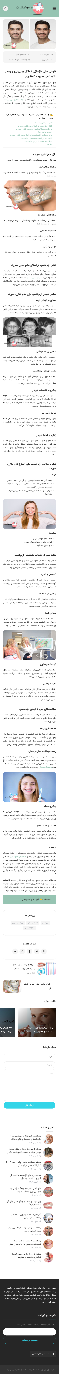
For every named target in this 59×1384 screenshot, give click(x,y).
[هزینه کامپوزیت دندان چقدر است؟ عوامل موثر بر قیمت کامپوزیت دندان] (48, 1152)
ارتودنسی (35, 899)
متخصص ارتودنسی (18, 856)
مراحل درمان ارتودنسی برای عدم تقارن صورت (34, 129)
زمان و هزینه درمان (44, 132)
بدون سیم (26, 899)
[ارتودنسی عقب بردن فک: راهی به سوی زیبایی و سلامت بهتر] (48, 1192)
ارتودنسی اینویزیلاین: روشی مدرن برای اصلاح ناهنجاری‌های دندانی (25, 1137)
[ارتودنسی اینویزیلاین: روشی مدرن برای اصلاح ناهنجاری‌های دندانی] (48, 1139)
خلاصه (49, 144)
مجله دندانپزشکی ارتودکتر (13, 99)
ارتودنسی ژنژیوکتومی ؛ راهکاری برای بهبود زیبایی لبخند (24, 1229)
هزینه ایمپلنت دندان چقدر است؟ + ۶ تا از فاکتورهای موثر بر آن (23, 1163)
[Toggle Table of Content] (50, 118)
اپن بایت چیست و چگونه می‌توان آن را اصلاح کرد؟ (23, 1203)
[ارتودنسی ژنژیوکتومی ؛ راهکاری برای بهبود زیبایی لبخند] (48, 1231)
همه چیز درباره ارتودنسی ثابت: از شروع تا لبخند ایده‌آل (25, 1176)
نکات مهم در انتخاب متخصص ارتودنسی (36, 138)
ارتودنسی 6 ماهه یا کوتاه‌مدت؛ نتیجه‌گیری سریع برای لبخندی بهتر (25, 1242)
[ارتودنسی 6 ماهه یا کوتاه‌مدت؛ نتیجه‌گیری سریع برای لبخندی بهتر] (48, 1244)
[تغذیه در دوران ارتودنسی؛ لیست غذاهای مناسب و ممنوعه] (48, 1257)
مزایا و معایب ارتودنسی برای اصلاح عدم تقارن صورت (31, 135)
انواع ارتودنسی (29, 928)
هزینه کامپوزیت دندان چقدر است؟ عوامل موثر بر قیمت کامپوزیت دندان (24, 1150)
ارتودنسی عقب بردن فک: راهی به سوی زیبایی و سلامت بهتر (25, 1190)
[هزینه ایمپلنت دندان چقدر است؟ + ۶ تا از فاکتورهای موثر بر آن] (48, 1166)
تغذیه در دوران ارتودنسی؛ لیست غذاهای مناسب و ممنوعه (26, 1255)
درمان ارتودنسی (21, 54)
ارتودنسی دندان (33, 277)
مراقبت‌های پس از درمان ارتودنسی (38, 141)
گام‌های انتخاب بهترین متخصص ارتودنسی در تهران (26, 1216)
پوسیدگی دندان (45, 767)
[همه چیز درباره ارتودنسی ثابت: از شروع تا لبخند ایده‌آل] (48, 1179)
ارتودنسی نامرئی (17, 923)
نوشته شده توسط (18, 59)
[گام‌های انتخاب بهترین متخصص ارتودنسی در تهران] (48, 1218)
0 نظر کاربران (46, 59)
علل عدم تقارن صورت (43, 122)
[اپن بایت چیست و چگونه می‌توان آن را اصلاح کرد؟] (48, 1205)
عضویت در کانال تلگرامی (41, 1353)
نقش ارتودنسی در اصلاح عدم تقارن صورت (35, 126)
